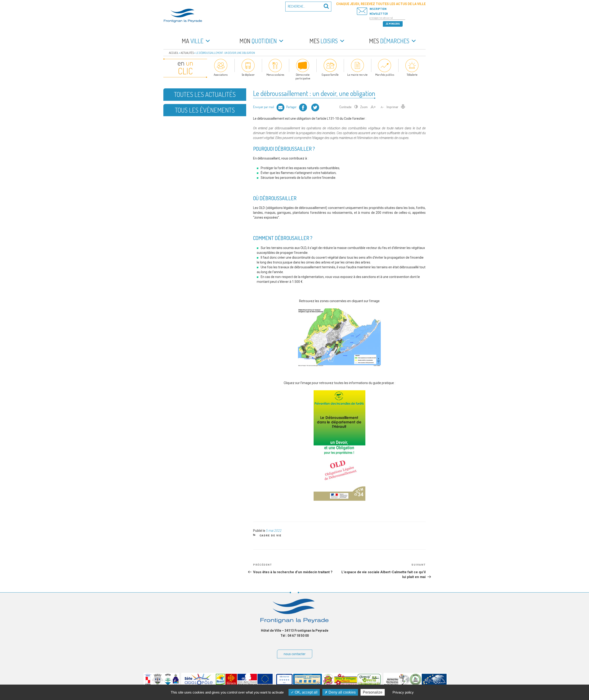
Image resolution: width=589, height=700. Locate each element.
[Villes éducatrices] (396, 684)
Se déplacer (248, 74)
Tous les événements (205, 110)
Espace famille (330, 74)
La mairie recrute (357, 74)
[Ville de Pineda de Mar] (168, 684)
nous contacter (295, 654)
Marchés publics (384, 74)
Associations (221, 74)
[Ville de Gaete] (148, 684)
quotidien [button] (258, 41)
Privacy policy (403, 692)
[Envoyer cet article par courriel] (280, 107)
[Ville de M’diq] (176, 684)
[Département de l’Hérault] (220, 684)
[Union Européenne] (265, 684)
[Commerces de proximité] (307, 684)
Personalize (372, 692)
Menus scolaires (275, 74)
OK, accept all (306, 692)
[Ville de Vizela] (157, 684)
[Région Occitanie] (231, 684)
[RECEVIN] (434, 684)
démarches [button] (389, 41)
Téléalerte (412, 74)
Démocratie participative (302, 76)
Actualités (187, 53)
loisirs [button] (323, 41)
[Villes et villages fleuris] (345, 684)
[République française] (247, 684)
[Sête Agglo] (198, 684)
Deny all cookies (342, 692)
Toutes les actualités (205, 94)
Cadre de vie (271, 535)
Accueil (174, 53)
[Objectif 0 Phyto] (369, 684)
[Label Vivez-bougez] (328, 684)
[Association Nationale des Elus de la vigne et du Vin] (415, 684)
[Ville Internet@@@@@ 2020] (284, 684)
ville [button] (192, 41)
